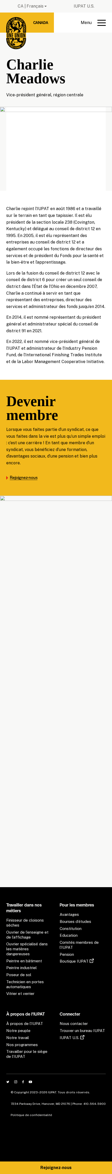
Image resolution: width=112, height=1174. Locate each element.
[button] (93, 22)
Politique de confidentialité (31, 1115)
